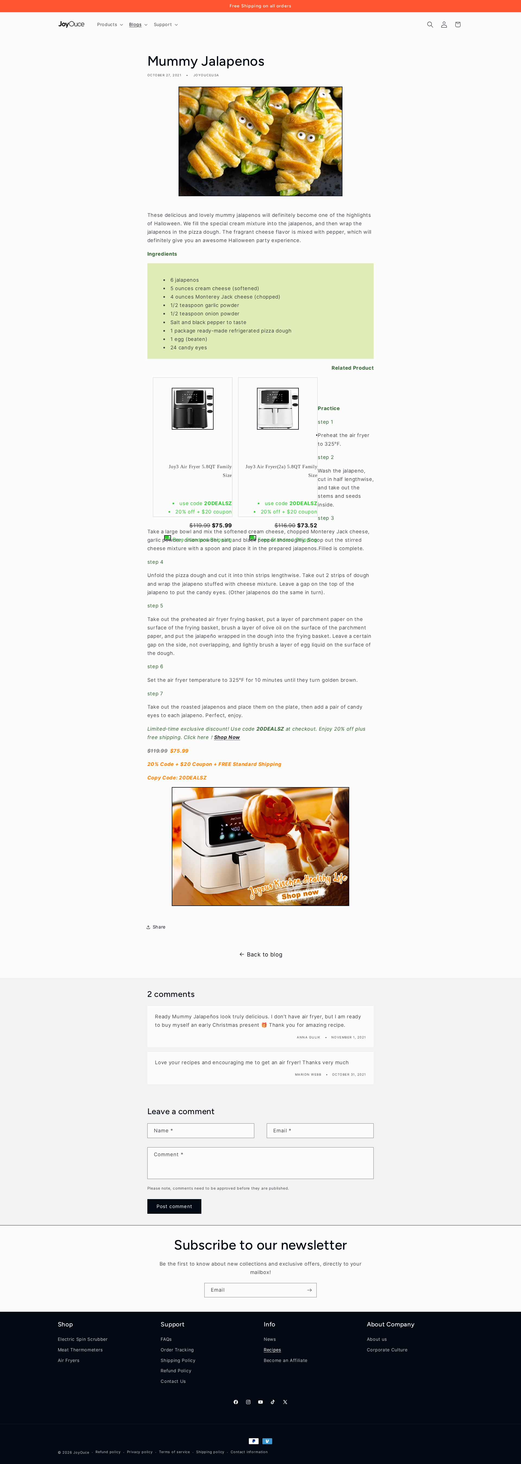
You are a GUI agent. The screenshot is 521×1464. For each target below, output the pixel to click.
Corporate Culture (387, 1349)
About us (377, 1339)
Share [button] (159, 927)
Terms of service (174, 1452)
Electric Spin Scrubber (83, 1339)
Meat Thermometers (80, 1349)
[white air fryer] (260, 846)
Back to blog (264, 954)
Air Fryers (69, 1360)
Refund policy (108, 1452)
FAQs (166, 1339)
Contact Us (173, 1381)
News (270, 1339)
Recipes (272, 1349)
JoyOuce (81, 1452)
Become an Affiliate (285, 1360)
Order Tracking (177, 1349)
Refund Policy (176, 1370)
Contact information (249, 1452)
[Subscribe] (309, 1290)
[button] (109, 24)
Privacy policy (140, 1452)
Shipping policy (210, 1452)
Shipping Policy (178, 1360)
